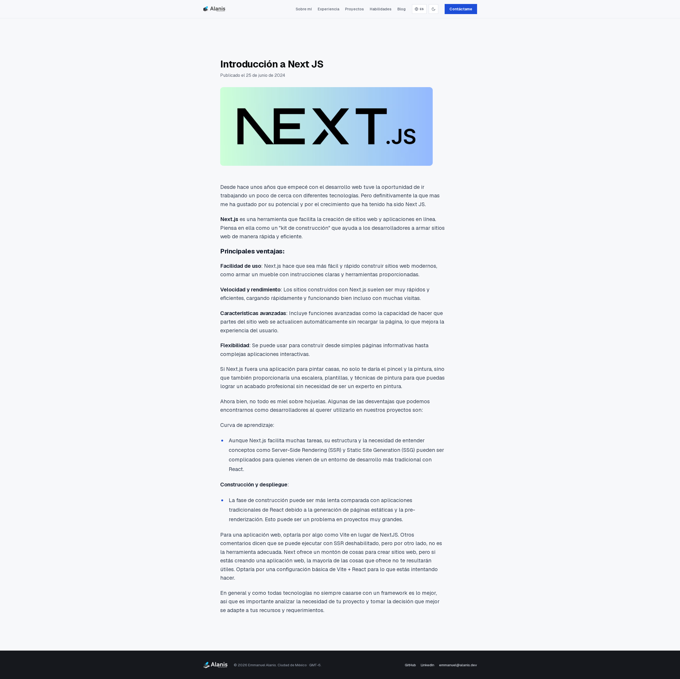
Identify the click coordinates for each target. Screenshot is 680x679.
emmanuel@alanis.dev (458, 665)
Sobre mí (304, 9)
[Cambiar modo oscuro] (433, 9)
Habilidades (381, 9)
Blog (401, 9)
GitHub (410, 665)
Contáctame (460, 9)
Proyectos (354, 9)
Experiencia (328, 9)
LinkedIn (427, 665)
